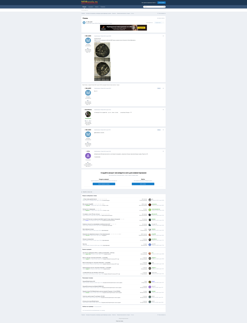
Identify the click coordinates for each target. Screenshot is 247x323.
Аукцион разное (107, 254)
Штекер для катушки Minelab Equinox (91, 301)
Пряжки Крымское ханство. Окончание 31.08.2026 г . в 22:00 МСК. (97, 267)
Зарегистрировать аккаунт (104, 183)
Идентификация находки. (88, 229)
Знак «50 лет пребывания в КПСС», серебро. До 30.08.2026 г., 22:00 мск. (99, 252)
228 (103, 204)
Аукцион (90, 6)
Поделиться (150, 22)
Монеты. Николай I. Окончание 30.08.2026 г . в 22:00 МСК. (95, 257)
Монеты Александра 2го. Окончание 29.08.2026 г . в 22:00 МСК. (97, 262)
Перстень (85, 244)
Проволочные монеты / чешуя (105, 23)
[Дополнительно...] (163, 36)
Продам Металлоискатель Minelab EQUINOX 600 (93, 286)
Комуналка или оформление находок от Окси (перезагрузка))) (96, 234)
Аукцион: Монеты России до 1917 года (111, 258)
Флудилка (104, 235)
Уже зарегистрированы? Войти (149, 2)
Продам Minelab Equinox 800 (89, 281)
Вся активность (85, 10)
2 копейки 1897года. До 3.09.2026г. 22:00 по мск (93, 272)
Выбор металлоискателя (107, 215)
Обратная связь (119, 321)
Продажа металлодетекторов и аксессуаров (112, 282)
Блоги (96, 6)
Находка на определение (88, 239)
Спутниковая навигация (107, 225)
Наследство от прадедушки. (89, 209)
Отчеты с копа (105, 205)
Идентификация (105, 230)
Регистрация (161, 2)
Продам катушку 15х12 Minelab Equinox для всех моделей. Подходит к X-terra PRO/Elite (101, 291)
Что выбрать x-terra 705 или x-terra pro (91, 214)
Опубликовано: (102, 35)
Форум (84, 6)
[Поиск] (164, 7)
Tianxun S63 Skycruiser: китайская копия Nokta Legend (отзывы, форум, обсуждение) (101, 219)
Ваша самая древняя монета (90, 199)
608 (119, 234)
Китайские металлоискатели (108, 220)
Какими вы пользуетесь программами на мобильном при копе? (97, 224)
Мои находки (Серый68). (88, 204)
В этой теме (158, 6)
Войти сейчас (143, 183)
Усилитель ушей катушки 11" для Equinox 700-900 (94, 296)
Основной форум (105, 200)
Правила (103, 6)
